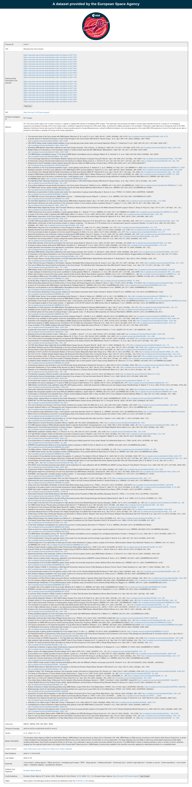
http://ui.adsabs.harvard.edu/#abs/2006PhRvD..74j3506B (48, 194)
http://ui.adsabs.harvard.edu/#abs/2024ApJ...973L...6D (160, 715)
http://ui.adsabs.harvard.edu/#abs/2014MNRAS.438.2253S (164, 411)
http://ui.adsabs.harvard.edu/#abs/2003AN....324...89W (135, 336)
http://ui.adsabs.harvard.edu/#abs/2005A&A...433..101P (47, 241)
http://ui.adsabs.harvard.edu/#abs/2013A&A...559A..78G (158, 365)
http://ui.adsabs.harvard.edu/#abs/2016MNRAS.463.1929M (49, 454)
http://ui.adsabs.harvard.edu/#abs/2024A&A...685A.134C (48, 700)
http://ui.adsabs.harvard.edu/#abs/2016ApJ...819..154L (145, 434)
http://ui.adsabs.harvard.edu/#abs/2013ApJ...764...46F (47, 343)
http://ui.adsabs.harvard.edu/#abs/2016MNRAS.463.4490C (48, 447)
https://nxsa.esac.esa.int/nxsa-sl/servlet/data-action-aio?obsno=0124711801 (50, 86)
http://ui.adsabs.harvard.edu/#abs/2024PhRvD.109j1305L (165, 687)
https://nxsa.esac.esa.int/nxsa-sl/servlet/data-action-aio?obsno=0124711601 (50, 81)
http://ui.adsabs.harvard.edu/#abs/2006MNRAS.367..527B (147, 398)
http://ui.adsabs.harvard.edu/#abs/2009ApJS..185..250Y (47, 403)
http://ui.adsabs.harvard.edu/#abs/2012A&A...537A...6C (156, 323)
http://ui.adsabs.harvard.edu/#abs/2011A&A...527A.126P (48, 327)
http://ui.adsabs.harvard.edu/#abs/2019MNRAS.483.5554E (48, 527)
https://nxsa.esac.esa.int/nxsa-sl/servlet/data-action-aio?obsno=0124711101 (50, 75)
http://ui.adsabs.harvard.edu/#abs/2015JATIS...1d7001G (156, 607)
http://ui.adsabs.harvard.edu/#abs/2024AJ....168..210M (158, 713)
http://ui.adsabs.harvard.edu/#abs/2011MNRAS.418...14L (152, 296)
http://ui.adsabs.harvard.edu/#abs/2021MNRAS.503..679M (48, 616)
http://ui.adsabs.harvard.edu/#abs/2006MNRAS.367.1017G (49, 289)
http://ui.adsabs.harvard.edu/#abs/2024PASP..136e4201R (158, 680)
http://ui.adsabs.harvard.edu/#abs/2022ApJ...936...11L (47, 645)
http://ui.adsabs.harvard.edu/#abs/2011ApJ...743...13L (47, 210)
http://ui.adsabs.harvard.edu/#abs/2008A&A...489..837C (158, 252)
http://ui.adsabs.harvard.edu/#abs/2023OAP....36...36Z (139, 673)
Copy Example (144, 776)
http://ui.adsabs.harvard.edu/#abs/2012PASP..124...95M (159, 174)
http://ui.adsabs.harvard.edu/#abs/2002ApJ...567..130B (47, 396)
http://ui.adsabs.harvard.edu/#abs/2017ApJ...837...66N (167, 458)
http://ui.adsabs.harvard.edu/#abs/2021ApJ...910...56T (146, 598)
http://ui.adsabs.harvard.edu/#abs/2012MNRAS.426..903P (154, 316)
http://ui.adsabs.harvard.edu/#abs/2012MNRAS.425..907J (48, 314)
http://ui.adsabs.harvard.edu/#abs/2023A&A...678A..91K (165, 671)
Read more (27, 106)
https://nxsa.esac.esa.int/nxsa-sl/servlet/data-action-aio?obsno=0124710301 (50, 59)
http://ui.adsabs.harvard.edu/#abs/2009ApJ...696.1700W (48, 141)
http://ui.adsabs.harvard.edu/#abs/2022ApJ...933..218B (163, 638)
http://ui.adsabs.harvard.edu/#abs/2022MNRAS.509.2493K (162, 625)
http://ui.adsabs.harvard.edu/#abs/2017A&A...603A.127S (160, 471)
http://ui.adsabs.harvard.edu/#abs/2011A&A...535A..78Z (47, 205)
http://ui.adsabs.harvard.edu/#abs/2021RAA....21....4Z (150, 605)
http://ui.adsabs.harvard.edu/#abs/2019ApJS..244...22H (47, 551)
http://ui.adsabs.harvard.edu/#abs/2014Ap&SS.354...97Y (149, 383)
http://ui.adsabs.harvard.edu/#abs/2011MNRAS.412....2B (160, 274)
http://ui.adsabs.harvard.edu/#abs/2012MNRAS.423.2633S (165, 300)
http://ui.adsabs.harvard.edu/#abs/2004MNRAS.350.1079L (146, 285)
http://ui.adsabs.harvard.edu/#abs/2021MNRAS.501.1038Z (159, 602)
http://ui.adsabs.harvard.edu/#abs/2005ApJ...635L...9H (47, 261)
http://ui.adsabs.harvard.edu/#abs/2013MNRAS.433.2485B (48, 363)
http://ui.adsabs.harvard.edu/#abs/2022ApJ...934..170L (162, 640)
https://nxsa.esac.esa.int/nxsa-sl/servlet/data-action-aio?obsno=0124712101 (50, 93)
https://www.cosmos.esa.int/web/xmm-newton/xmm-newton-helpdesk (48, 749)
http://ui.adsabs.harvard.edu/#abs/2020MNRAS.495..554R (48, 576)
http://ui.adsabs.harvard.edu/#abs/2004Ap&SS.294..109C (124, 423)
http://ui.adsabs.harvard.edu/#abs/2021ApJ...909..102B (47, 596)
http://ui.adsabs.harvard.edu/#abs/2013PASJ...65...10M (158, 352)
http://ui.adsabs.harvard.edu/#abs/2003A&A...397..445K (64, 225)
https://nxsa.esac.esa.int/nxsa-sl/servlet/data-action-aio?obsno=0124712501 (50, 101)
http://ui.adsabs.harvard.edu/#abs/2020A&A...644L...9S (157, 600)
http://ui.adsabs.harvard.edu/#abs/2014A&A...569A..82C (47, 378)
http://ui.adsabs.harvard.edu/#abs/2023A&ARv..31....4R (147, 676)
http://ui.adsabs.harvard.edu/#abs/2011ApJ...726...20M (160, 172)
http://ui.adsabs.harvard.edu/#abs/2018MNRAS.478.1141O (67, 545)
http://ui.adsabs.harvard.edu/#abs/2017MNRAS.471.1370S (48, 476)
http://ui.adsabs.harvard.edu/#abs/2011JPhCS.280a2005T (48, 165)
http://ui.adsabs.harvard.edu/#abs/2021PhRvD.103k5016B (136, 618)
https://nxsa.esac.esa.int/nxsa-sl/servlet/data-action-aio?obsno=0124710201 (50, 57)
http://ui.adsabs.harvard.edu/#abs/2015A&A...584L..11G (47, 420)
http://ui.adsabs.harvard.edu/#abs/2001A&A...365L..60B (142, 214)
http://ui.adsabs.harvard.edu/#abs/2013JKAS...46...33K (140, 349)
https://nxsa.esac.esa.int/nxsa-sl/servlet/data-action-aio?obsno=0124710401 (50, 62)
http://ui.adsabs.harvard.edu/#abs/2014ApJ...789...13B (47, 372)
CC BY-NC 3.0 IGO (82, 781)
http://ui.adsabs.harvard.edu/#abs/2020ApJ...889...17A (47, 569)
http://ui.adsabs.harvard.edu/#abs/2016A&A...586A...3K (158, 425)
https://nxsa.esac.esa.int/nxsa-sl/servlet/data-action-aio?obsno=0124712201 (50, 95)
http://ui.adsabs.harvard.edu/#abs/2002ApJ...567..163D (143, 469)
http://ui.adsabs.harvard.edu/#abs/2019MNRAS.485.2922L (48, 531)
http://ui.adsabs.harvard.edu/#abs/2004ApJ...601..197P (63, 256)
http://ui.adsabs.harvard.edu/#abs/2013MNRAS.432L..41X (48, 409)
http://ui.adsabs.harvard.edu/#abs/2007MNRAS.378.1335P (48, 198)
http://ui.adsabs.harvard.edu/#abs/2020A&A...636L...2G (159, 571)
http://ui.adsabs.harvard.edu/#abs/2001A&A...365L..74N (159, 221)
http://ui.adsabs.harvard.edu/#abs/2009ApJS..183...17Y (149, 345)
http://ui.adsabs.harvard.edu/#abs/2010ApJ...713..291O (162, 283)
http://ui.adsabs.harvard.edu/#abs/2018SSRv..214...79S (47, 500)
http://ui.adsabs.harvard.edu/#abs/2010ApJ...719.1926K (146, 201)
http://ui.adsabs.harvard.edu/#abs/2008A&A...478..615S (146, 245)
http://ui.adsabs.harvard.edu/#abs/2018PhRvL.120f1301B (153, 485)
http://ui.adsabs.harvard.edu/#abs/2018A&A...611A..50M (160, 487)
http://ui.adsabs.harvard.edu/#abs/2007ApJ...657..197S (164, 263)
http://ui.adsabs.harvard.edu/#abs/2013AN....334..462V (144, 505)
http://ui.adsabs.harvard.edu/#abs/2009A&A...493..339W (48, 156)
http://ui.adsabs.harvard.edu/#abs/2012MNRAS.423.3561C (48, 305)
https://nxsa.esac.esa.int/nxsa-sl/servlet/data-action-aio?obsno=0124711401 (50, 77)
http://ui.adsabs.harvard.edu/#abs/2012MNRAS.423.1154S (48, 294)
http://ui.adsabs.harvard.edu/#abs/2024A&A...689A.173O (136, 702)
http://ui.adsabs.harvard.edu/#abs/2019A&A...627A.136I (47, 540)
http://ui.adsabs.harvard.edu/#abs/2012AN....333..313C (142, 298)
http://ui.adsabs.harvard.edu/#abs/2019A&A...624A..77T (47, 536)
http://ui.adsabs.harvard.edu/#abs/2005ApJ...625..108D (47, 429)
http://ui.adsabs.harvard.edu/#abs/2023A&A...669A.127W (156, 653)
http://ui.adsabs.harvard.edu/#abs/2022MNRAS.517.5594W (49, 649)
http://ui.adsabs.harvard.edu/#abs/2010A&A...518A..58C (156, 320)
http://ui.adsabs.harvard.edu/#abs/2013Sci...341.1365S (147, 358)
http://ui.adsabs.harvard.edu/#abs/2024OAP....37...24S (160, 718)
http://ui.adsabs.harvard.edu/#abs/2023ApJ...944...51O (160, 656)
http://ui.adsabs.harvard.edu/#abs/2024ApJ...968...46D (161, 693)
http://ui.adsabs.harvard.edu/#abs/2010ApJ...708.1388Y (162, 158)
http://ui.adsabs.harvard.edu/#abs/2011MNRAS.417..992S (164, 167)
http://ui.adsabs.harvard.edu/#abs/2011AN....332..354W (160, 272)
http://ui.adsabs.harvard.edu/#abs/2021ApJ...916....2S (155, 620)
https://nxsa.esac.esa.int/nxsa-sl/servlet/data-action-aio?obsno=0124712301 (50, 97)
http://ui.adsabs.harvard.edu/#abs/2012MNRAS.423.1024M (49, 190)
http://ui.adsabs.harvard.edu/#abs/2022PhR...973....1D (126, 651)
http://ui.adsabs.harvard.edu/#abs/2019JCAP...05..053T (142, 547)
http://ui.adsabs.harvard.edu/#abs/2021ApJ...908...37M (47, 611)
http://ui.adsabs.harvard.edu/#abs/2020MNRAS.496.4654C (155, 580)
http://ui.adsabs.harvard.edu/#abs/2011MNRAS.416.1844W (157, 212)
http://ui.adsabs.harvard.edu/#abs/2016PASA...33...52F (137, 449)
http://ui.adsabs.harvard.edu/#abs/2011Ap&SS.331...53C (48, 332)
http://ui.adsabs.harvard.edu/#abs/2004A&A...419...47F (145, 232)
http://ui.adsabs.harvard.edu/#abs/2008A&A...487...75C (47, 249)
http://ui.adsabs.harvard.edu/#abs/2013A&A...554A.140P (162, 356)
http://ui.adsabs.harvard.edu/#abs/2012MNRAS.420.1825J (66, 178)
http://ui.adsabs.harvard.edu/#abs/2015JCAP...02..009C (47, 416)
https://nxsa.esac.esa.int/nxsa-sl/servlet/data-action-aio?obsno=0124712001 (50, 90)
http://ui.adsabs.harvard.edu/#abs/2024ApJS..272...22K (47, 684)
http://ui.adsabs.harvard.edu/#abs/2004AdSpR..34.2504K (155, 269)
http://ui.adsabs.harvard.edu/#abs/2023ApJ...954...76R (47, 669)
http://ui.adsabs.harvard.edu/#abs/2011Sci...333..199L (160, 161)
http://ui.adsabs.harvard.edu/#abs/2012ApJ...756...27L (158, 307)
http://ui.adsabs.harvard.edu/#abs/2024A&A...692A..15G (48, 711)
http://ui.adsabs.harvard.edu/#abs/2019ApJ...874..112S (47, 516)
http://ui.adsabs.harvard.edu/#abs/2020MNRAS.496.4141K (48, 585)
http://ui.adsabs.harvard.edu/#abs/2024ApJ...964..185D (131, 678)
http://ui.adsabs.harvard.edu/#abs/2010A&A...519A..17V (141, 309)
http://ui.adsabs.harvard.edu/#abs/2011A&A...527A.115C (160, 147)
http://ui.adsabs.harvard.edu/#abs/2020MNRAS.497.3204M (145, 587)
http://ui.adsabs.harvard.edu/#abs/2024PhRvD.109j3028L (48, 691)
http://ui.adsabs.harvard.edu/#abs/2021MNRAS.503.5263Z (151, 622)
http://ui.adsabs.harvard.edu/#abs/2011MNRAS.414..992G (48, 278)
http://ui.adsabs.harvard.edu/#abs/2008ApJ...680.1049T (158, 405)
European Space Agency (32, 770)
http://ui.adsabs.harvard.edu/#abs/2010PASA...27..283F (120, 281)
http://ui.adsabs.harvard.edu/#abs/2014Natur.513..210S (140, 374)
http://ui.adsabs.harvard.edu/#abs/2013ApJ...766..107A (163, 347)
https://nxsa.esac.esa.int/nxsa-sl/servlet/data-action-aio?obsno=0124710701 (50, 68)
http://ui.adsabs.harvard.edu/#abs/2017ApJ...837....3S (62, 463)
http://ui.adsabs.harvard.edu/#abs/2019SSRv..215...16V (140, 518)
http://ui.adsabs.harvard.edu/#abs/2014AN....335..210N (126, 431)
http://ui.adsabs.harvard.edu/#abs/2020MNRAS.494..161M (48, 565)
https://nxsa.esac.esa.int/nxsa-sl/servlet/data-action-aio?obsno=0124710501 (50, 64)
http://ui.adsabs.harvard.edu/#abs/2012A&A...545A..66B (145, 334)
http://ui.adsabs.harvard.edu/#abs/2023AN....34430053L (48, 664)
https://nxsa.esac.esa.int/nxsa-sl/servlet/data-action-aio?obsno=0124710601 (50, 66)
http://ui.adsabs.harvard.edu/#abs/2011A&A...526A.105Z (48, 145)
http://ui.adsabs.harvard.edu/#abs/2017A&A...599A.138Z (48, 467)
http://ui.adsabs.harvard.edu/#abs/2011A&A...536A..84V (159, 318)
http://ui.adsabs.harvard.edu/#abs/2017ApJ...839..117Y (131, 478)
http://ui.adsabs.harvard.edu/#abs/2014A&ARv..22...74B (164, 502)
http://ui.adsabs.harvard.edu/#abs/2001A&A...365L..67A (47, 218)
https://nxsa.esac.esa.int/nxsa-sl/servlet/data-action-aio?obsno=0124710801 (50, 70)
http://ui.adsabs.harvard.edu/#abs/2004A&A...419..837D (154, 338)
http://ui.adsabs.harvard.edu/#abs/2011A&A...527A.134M (48, 152)
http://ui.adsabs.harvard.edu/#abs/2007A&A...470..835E (151, 243)
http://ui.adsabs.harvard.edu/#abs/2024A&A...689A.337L (48, 707)
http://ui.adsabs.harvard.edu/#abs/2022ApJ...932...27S (68, 636)
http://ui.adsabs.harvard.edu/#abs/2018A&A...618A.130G (152, 509)
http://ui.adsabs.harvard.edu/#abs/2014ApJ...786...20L (140, 367)
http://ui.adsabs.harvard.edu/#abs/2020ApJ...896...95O (167, 578)
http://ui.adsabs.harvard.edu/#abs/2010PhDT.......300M (141, 695)
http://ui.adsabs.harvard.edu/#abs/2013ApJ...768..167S (160, 354)
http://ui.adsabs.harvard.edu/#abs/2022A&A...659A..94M (48, 629)
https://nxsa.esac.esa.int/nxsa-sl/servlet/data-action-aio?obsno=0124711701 (50, 84)
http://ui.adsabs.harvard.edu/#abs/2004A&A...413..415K (150, 230)
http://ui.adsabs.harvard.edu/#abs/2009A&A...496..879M (162, 170)
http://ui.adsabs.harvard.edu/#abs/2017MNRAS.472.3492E (48, 483)
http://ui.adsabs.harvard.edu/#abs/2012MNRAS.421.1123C (161, 185)
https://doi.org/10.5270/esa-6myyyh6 (36, 112)
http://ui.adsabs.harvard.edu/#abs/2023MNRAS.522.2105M (49, 660)
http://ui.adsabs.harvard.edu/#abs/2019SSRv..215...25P (47, 522)
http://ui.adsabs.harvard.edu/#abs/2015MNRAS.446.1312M (156, 391)
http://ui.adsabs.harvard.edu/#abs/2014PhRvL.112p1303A (48, 496)
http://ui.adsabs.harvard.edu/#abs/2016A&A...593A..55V (47, 438)
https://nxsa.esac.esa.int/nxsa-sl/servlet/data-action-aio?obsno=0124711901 (50, 88)
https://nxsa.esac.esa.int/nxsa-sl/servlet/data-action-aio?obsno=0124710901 (50, 73)
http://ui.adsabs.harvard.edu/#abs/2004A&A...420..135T (160, 234)
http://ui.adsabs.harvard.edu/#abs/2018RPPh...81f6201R (48, 491)
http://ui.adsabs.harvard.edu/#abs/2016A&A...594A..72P (161, 456)
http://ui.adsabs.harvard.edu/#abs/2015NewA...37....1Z (129, 380)
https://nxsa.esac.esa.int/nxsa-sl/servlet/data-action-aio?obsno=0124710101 (50, 55)
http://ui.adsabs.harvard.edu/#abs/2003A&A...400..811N (148, 136)
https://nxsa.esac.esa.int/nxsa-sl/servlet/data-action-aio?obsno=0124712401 (50, 99)
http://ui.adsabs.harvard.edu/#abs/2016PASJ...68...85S (47, 443)
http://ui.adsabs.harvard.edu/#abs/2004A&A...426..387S (138, 236)
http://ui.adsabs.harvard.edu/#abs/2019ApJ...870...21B (157, 511)
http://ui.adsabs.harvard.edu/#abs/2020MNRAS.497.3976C (48, 591)
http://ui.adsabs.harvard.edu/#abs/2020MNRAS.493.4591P (48, 560)
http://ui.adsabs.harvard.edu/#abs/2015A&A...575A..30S (48, 387)
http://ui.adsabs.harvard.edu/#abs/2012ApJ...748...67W (47, 183)
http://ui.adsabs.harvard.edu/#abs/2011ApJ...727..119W (47, 267)
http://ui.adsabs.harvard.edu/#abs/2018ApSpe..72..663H (124, 507)
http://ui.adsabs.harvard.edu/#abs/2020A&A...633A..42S (47, 556)
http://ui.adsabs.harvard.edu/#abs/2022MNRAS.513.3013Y (148, 631)
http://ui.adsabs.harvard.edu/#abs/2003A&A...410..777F (137, 227)
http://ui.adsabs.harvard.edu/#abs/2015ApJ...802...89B (153, 389)
